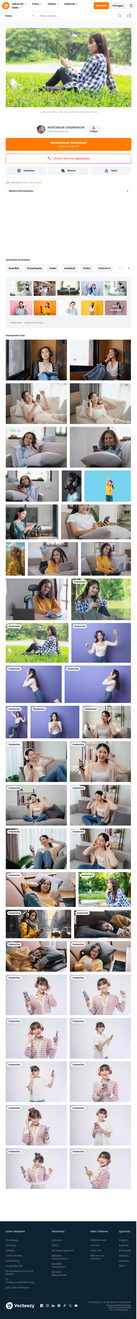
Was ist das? (35, 182)
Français (121, 1259)
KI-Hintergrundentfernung (20, 1279)
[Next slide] (123, 266)
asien (53, 266)
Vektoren (18, 4)
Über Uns (96, 1248)
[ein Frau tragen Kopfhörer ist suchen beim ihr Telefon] (32, 520)
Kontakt (95, 1243)
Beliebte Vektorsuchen (60, 1255)
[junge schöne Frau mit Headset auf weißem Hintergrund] (36, 993)
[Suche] (120, 16)
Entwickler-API (14, 1264)
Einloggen (118, 5)
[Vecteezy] (5, 5)
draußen (14, 266)
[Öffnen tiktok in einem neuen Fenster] (64, 1305)
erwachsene (34, 266)
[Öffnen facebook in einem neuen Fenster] (41, 1305)
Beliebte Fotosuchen (58, 1263)
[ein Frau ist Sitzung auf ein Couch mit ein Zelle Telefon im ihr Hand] (106, 720)
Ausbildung (13, 1259)
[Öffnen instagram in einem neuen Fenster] (47, 1305)
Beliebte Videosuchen (59, 1272)
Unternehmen (14, 1254)
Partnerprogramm (62, 1248)
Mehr (15, 7)
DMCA (55, 1243)
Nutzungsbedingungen (116, 1306)
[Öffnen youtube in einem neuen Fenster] (76, 1305)
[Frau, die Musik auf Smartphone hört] (101, 597)
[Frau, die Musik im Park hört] (104, 887)
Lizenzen (57, 1238)
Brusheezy (12, 1238)
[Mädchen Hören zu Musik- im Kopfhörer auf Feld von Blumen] (15, 557)
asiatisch (69, 266)
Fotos (35, 4)
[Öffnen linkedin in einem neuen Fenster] (53, 1305)
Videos (52, 4)
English (120, 1238)
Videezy (10, 1248)
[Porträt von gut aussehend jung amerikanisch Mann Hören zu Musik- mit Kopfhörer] (72, 484)
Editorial (69, 4)
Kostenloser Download (69, 144)
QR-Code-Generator (17, 1285)
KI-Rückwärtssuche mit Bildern (19, 1271)
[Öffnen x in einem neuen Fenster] (70, 1305)
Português (122, 1248)
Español (121, 1243)
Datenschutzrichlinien (117, 1309)
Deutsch (121, 1254)
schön (87, 266)
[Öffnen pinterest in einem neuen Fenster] (58, 1305)
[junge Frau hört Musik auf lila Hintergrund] (101, 641)
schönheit (104, 266)
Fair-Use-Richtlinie (116, 1311)
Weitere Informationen (21, 189)
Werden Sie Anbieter (97, 1255)
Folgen (94, 131)
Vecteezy (11, 1243)
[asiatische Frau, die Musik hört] (37, 641)
